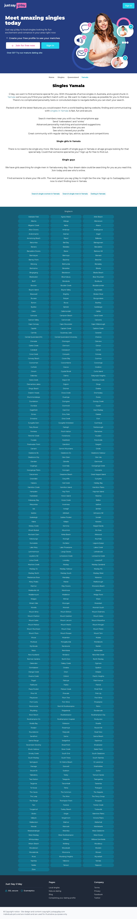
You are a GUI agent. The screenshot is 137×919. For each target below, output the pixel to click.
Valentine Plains (98, 814)
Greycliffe (65, 479)
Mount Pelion (98, 629)
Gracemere (33, 474)
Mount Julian (33, 620)
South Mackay (33, 758)
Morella (33, 607)
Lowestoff (98, 560)
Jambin (98, 509)
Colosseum (66, 350)
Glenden (34, 462)
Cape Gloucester (66, 324)
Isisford (98, 504)
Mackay (66, 565)
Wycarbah (98, 856)
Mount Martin (66, 625)
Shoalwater (98, 745)
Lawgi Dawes (66, 552)
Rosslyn (33, 728)
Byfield (66, 307)
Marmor (34, 586)
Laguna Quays (98, 543)
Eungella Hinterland (66, 423)
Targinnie (33, 784)
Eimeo (33, 414)
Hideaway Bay (33, 500)
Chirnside (33, 341)
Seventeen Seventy (33, 745)
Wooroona (66, 852)
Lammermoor (33, 552)
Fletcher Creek (33, 436)
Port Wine (66, 702)
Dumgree (66, 401)
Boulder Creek (66, 285)
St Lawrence (98, 762)
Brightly (66, 294)
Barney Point (34, 260)
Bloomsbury (66, 277)
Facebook (98, 894)
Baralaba (66, 247)
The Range (34, 801)
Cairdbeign (98, 307)
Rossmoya (66, 728)
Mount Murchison (33, 629)
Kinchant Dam (33, 534)
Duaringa (66, 397)
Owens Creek (34, 676)
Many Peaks (33, 582)
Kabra (34, 522)
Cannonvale (66, 320)
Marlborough (98, 582)
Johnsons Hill (98, 513)
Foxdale (33, 440)
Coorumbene (66, 363)
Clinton (98, 346)
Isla (33, 509)
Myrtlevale (34, 646)
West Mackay (34, 835)
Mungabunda (66, 642)
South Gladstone (98, 753)
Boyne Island (34, 290)
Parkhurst (33, 685)
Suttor (98, 771)
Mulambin (66, 638)
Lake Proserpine (66, 547)
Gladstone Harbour (98, 453)
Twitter (97, 898)
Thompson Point (66, 801)
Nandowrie (66, 646)
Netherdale (98, 650)
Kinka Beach (66, 534)
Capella (33, 328)
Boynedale (98, 290)
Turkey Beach (66, 809)
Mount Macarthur (98, 620)
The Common (66, 792)
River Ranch (33, 715)
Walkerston (33, 822)
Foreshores (66, 436)
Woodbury (98, 844)
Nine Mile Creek (98, 655)
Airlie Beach (98, 217)
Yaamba (34, 861)
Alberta (33, 221)
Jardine (33, 513)
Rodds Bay (34, 723)
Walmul (66, 822)
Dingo (98, 384)
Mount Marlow (33, 625)
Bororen (34, 285)
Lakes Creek (98, 547)
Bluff (33, 281)
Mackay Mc (98, 569)
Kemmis (66, 526)
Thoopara (98, 801)
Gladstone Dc (66, 453)
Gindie (98, 449)
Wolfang (66, 844)
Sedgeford (66, 741)
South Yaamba (98, 758)
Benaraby (98, 264)
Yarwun (66, 865)
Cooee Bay (66, 358)
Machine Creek (33, 565)
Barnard (98, 255)
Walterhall (98, 822)
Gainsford (65, 444)
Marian (65, 582)
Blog (51, 894)
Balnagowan (98, 243)
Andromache (34, 234)
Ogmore (98, 663)
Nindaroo (66, 655)
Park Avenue (98, 680)
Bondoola (66, 281)
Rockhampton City (98, 715)
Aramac (66, 234)
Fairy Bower (33, 427)
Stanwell (66, 766)
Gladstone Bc (34, 453)
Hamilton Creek (33, 487)
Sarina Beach (98, 736)
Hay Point (66, 492)
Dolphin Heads (33, 393)
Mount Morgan (98, 625)
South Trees (65, 758)
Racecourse (33, 706)
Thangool (98, 788)
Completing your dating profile (62, 898)
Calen (34, 311)
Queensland (73, 77)
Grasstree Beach (66, 474)
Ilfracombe (34, 504)
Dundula (34, 406)
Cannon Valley (33, 320)
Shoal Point (66, 745)
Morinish (66, 607)
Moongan (66, 603)
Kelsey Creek (34, 526)
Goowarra (98, 470)
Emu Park (66, 414)
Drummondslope (33, 397)
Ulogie (66, 814)
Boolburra (98, 281)
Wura (34, 856)
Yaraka (33, 865)
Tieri (33, 805)
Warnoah (66, 826)
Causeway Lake (66, 333)
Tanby (66, 775)
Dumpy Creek (98, 401)
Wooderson (33, 848)
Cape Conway (33, 324)
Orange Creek (33, 672)
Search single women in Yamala (46, 194)
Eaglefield (33, 410)
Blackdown (66, 273)
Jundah (98, 517)
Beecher (98, 260)
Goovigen (66, 470)
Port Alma (98, 698)
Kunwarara (33, 543)
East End (66, 410)
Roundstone (33, 732)
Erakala (98, 414)
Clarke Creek (33, 346)
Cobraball (33, 350)
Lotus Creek (33, 560)
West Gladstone (98, 831)
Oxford (65, 676)
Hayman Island (98, 492)
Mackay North (33, 573)
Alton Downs (33, 230)
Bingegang (33, 273)
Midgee (33, 599)
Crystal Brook (66, 371)
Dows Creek (66, 393)
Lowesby (66, 560)
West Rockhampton (66, 835)
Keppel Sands (98, 526)
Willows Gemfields (98, 839)
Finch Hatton (66, 431)
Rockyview (98, 719)
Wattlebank (98, 826)
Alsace (98, 225)
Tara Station (33, 779)
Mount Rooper (65, 633)
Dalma (65, 376)
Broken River (98, 294)
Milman (66, 599)
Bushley (98, 303)
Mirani (98, 599)
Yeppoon (98, 865)
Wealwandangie (34, 831)
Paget (33, 680)
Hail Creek (66, 483)
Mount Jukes (98, 616)
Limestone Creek (66, 556)
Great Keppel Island (98, 474)
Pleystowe (34, 698)
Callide (98, 311)
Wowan (98, 852)
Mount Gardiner (66, 616)
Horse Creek (66, 500)
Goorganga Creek (98, 466)
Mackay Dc (33, 569)
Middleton (66, 595)
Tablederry (34, 775)
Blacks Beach (98, 273)
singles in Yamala (59, 110)
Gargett (98, 444)
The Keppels (98, 792)
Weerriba (66, 831)
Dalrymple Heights (98, 376)
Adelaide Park (33, 217)
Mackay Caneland (98, 565)
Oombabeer (33, 668)
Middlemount (34, 595)
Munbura (33, 642)
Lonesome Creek (98, 556)
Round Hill (98, 728)
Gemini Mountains (66, 449)
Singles (61, 77)
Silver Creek (66, 749)
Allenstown (98, 221)
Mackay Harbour (66, 569)
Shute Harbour (33, 749)
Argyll (98, 234)
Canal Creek (98, 316)
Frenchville (98, 440)
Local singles (54, 888)
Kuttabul (66, 543)
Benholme (34, 268)
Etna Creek (66, 419)
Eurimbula (98, 423)
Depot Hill (66, 380)
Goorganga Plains (33, 470)
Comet (98, 350)
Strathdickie (98, 766)
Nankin (98, 646)
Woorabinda (33, 852)
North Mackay (98, 659)
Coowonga (98, 363)
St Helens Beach (66, 762)
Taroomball (66, 784)
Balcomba (33, 243)
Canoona (98, 320)
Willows (66, 839)
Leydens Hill (33, 556)
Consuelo (66, 354)
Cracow (66, 367)
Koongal (66, 539)
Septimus (98, 741)
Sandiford (33, 736)
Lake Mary (34, 547)
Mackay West (98, 573)
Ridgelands (66, 711)
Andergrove (98, 230)
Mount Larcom (66, 620)
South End (66, 753)
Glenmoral (98, 462)
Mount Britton (66, 612)
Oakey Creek (66, 663)
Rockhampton (66, 715)
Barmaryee (33, 255)
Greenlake (33, 479)
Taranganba (98, 779)
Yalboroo (66, 861)
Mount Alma (33, 612)
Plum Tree (66, 698)
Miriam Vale (33, 603)
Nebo (34, 650)
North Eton (66, 659)
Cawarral (98, 333)
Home (52, 77)
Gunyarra (98, 479)
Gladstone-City (33, 457)
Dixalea (98, 389)
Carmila (33, 333)
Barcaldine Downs (33, 251)
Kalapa (65, 522)
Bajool (66, 238)
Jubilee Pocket (65, 517)
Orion (66, 672)
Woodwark (66, 848)
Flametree (98, 431)
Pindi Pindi (98, 689)
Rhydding (33, 711)
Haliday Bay (98, 483)
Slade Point (98, 749)
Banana (33, 247)
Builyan (66, 298)
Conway (98, 354)
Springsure (34, 762)
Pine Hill (34, 693)
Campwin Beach (66, 316)
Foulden (98, 436)
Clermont (65, 346)
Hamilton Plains (98, 487)
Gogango (33, 466)
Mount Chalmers (98, 612)
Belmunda (66, 264)
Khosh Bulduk (33, 530)
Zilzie (34, 869)
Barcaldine (98, 247)
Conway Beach (33, 358)
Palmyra (66, 680)
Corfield (33, 367)
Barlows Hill (98, 251)
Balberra (98, 238)
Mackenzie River (33, 577)
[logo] (15, 6)
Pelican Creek (66, 689)
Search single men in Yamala (75, 194)
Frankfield (66, 440)
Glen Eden (66, 457)
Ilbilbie (98, 500)
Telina (66, 788)
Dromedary (98, 393)
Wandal (33, 826)
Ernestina (33, 419)
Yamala (85, 77)
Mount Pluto (33, 633)
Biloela (98, 268)
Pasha (66, 685)
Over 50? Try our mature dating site (24, 53)
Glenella (66, 462)
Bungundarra (98, 298)
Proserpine (98, 702)
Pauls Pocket (34, 689)
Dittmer (66, 389)
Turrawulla (98, 809)
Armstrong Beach (33, 238)
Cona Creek (33, 354)
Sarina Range (34, 741)
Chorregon (66, 341)
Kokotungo (33, 539)
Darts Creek (33, 380)
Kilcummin (66, 530)
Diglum (66, 384)
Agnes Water (66, 217)
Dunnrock (66, 406)
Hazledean (34, 496)
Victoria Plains (98, 818)
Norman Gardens (33, 659)
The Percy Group (98, 796)
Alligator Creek (33, 225)
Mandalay (66, 577)
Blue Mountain (98, 277)
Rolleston (65, 723)
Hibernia (98, 496)
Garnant (34, 449)
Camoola (33, 316)
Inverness (66, 504)
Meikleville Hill (33, 590)
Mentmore (66, 590)
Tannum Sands (98, 775)
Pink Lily (98, 693)
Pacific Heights (98, 676)
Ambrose (66, 230)
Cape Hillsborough (98, 324)
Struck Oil (33, 771)
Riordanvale (98, 711)
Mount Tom (98, 633)
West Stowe (98, 835)
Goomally (65, 466)
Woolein (98, 848)
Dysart (98, 406)
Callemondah (66, 311)
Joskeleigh (34, 517)
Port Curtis (34, 702)
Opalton (98, 668)
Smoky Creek (34, 753)
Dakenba (33, 376)
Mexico (98, 590)
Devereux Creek (98, 380)
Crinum (33, 371)
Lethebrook (98, 552)
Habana (33, 483)
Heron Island (66, 496)
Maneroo (98, 577)
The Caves (33, 792)
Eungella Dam (33, 423)
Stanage (34, 766)
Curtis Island (98, 371)
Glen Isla (98, 457)
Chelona (98, 337)
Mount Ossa (66, 629)
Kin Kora (98, 530)
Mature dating (55, 891)
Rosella (98, 723)
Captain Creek (66, 328)
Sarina (66, 736)
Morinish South (98, 607)
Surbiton (66, 771)
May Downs (66, 586)
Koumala (98, 539)
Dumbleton (33, 401)
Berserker (66, 268)
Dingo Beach (34, 389)
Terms (97, 888)
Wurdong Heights (66, 856)
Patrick (98, 685)
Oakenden (34, 663)
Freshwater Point (33, 444)
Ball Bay (66, 243)
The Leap (33, 796)
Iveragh (66, 509)
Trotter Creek (98, 805)
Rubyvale (66, 732)
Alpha (66, 225)
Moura (33, 638)
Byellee (33, 307)
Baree (66, 251)
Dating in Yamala (98, 194)
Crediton (98, 367)
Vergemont (66, 818)
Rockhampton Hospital (66, 719)
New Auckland (33, 655)
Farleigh (66, 427)
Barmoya (66, 255)
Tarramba (98, 784)
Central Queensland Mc (33, 337)
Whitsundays (34, 839)
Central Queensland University (66, 337)
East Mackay (98, 410)
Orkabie (98, 672)
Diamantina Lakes (33, 384)
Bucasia (33, 298)
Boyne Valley (66, 290)
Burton (33, 303)
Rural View (98, 732)
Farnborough (98, 427)
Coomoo (98, 358)
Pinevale (66, 693)
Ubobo (33, 814)
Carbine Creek (98, 328)
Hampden (33, 492)
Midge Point (98, 595)
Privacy (97, 891)
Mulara (98, 638)
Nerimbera (66, 650)
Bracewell (33, 294)
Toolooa (66, 805)
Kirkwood (98, 534)
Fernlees (33, 431)
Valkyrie (33, 818)
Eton (98, 419)
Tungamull (34, 809)
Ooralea (66, 668)
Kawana (98, 522)
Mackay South (66, 573)
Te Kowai (33, 788)
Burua (66, 303)
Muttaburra (98, 642)
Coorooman (33, 363)
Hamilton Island (66, 487)
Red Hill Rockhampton (65, 706)
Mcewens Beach (98, 586)
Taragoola (66, 779)
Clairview (98, 341)
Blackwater (33, 277)
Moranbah (98, 603)
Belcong (34, 264)
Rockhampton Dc (33, 719)
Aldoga (66, 221)
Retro (98, 706)
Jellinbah (66, 513)
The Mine (66, 796)
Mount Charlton (33, 616)
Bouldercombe (98, 285)
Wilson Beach (33, 844)
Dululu (98, 397)
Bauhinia (66, 260)
